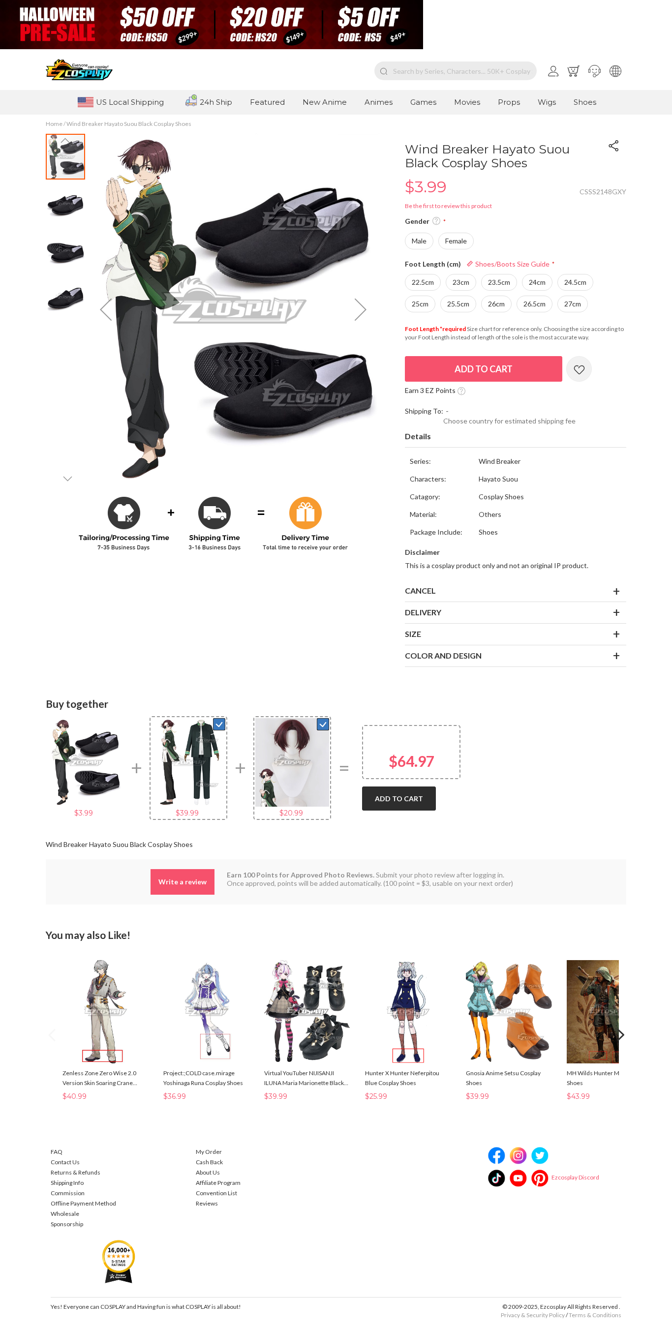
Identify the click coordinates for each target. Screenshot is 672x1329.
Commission (68, 1193)
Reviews (207, 1203)
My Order (209, 1151)
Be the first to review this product (448, 206)
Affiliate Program (218, 1182)
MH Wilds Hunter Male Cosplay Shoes (608, 1078)
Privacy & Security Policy (533, 1315)
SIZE (413, 633)
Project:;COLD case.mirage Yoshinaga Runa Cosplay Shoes (203, 1078)
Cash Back (209, 1162)
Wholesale (65, 1213)
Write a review (182, 881)
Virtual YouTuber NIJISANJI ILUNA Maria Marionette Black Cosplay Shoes (304, 1078)
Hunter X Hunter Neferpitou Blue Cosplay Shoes (402, 1078)
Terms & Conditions (595, 1315)
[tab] (515, 437)
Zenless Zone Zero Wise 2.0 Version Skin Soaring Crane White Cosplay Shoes (99, 1078)
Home (54, 123)
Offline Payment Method (83, 1203)
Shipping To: (424, 411)
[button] (594, 71)
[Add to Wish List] (579, 369)
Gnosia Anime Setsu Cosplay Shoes (503, 1078)
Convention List (216, 1193)
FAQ (56, 1151)
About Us (208, 1172)
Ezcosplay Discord (575, 1177)
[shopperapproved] (118, 1261)
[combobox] (455, 70)
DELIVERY (423, 612)
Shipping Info (67, 1182)
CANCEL (420, 590)
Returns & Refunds (75, 1172)
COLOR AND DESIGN (443, 655)
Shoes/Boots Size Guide (512, 264)
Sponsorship (67, 1224)
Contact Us (65, 1162)
